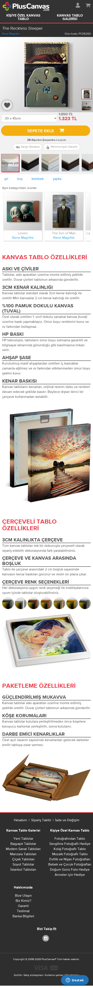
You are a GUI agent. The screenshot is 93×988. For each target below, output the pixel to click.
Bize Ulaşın (23, 895)
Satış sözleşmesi (33, 975)
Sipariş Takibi (41, 820)
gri (6, 179)
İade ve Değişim (67, 820)
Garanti (23, 906)
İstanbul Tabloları (23, 869)
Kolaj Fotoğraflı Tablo (70, 849)
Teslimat (23, 911)
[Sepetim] (88, 4)
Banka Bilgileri (23, 916)
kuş (19, 179)
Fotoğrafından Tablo (70, 838)
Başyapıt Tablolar (23, 844)
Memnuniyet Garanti (63, 146)
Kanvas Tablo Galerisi (70, 17)
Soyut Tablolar (23, 864)
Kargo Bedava (29, 146)
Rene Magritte (10, 33)
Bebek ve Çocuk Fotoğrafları (69, 864)
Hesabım (20, 820)
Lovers (23, 233)
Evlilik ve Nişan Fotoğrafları (69, 859)
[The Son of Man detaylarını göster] (64, 211)
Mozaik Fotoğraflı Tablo (70, 854)
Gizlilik (18, 975)
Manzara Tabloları (23, 854)
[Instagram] (46, 938)
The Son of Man (64, 233)
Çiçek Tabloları (23, 859)
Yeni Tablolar (23, 838)
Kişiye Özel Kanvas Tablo (23, 17)
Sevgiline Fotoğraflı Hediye (69, 844)
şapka (57, 179)
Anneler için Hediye (70, 874)
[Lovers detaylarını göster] (22, 211)
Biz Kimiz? (23, 900)
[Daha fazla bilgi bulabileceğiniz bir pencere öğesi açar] (75, 980)
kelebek (38, 179)
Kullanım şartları (54, 975)
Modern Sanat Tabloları (23, 849)
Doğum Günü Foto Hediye (70, 869)
